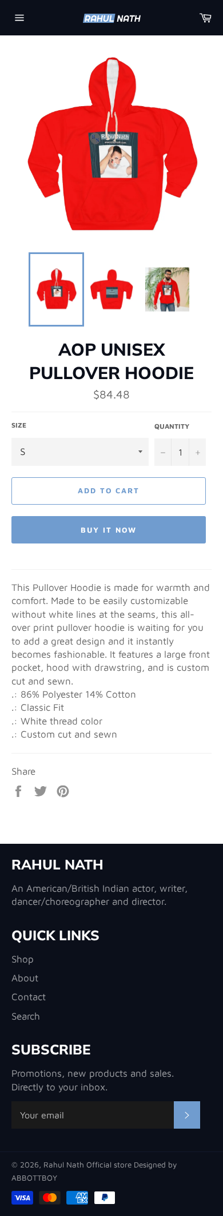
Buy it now (109, 529)
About (24, 978)
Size (18, 425)
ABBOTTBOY (34, 1177)
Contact (28, 996)
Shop (22, 959)
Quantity (171, 426)
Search (25, 1016)
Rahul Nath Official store (88, 1164)
